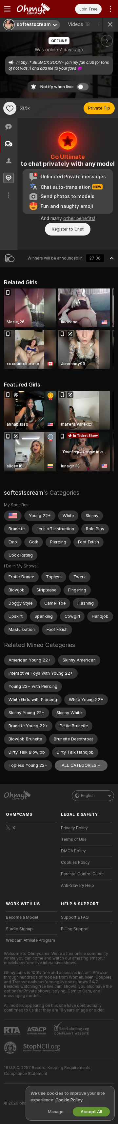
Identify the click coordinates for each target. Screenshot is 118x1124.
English (88, 795)
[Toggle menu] (7, 9)
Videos (79, 24)
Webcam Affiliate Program (30, 940)
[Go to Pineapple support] (11, 1047)
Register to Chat (68, 229)
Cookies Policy (75, 862)
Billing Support (75, 929)
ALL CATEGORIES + (81, 765)
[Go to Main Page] (36, 9)
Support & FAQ (75, 917)
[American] (13, 516)
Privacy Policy (74, 828)
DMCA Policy (73, 851)
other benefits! (79, 218)
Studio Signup (19, 929)
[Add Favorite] (9, 108)
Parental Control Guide (82, 874)
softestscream (23, 492)
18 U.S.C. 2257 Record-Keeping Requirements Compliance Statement (47, 1070)
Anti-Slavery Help (77, 885)
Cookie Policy (68, 1099)
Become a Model (22, 917)
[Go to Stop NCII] (42, 1048)
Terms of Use (74, 839)
